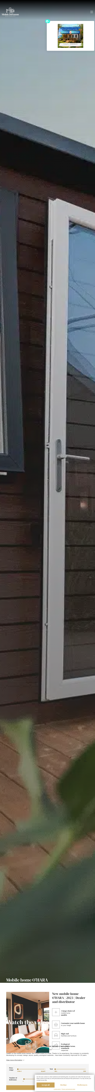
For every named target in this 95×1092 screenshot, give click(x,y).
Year (51, 1069)
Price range (11, 1069)
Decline (63, 1085)
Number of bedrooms (13, 1079)
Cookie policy (57, 1089)
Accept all (45, 1085)
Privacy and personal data (68, 1089)
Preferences (82, 1085)
